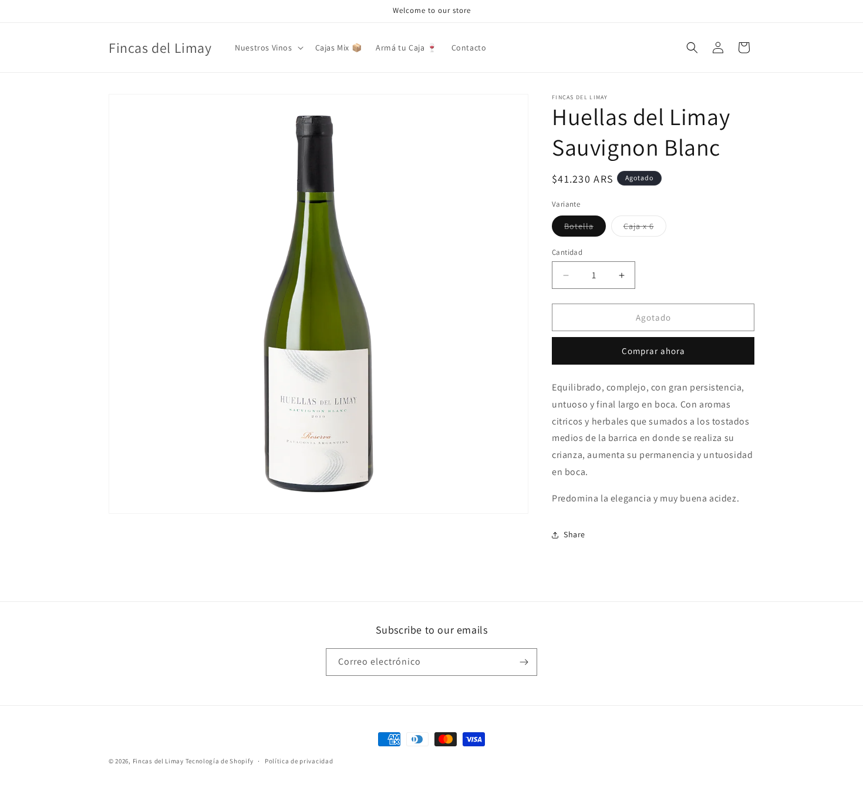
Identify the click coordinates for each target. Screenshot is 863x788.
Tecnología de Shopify (220, 761)
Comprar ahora (653, 350)
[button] (268, 47)
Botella (585, 228)
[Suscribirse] (524, 662)
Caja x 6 (644, 228)
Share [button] (574, 534)
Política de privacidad (299, 761)
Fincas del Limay (158, 761)
